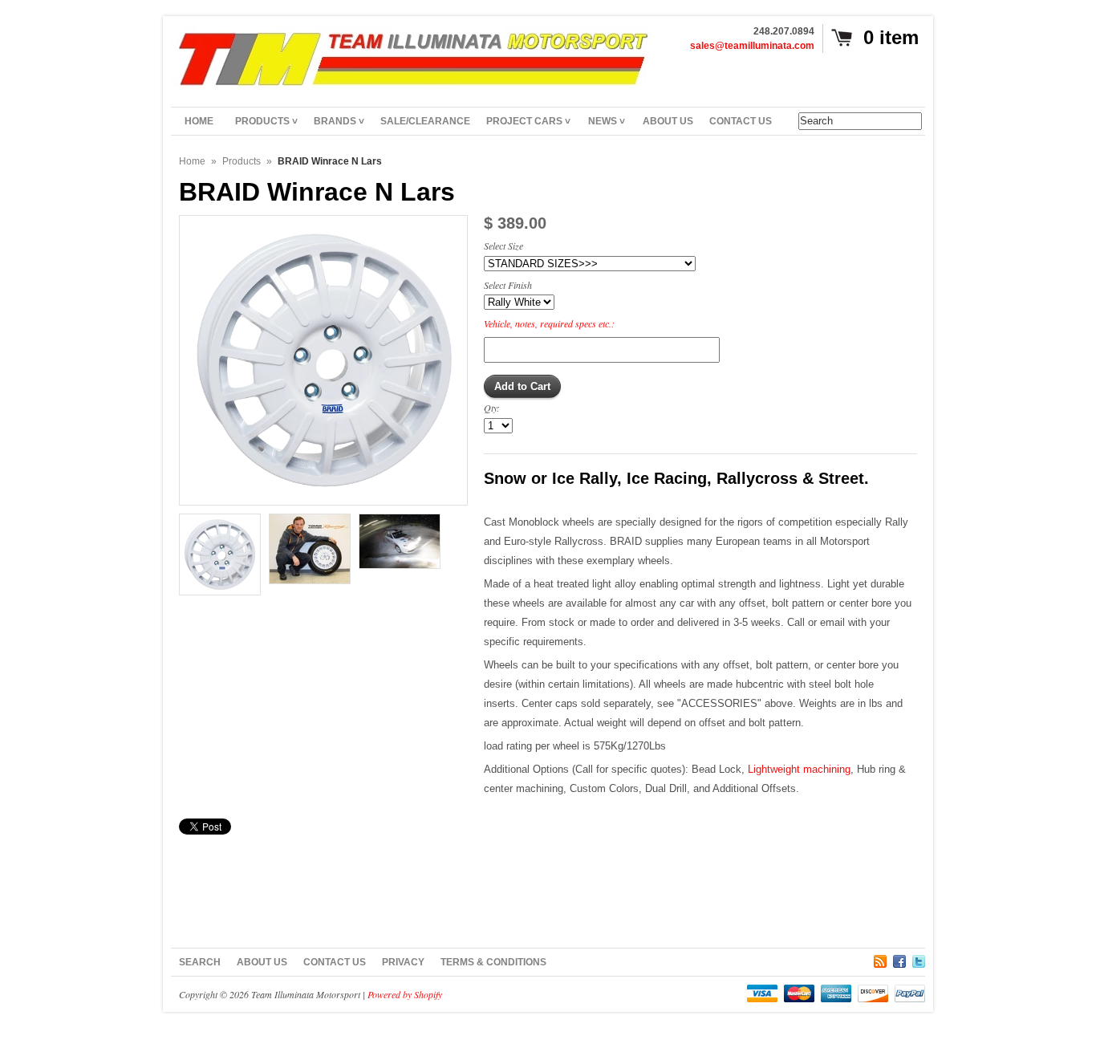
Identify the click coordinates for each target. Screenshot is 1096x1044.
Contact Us (334, 962)
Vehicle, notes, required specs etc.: (549, 323)
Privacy (403, 962)
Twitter (918, 959)
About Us (262, 962)
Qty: (492, 407)
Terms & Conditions (493, 962)
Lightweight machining (799, 769)
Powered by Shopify (404, 994)
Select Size (503, 245)
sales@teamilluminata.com (752, 45)
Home (192, 161)
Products (241, 161)
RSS (880, 959)
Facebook (899, 959)
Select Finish (508, 284)
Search (200, 962)
